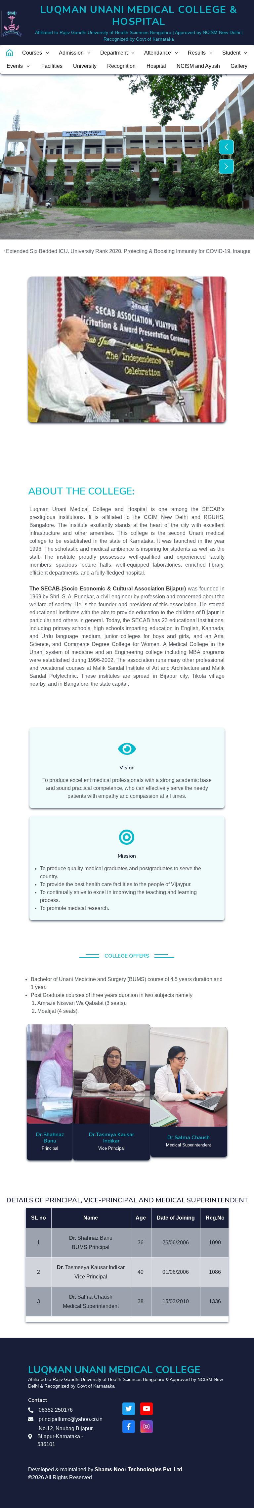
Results (197, 53)
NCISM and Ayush (198, 66)
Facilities (52, 66)
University (85, 66)
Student (231, 53)
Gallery (239, 66)
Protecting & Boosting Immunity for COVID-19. (152, 251)
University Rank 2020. (71, 251)
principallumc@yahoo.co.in (71, 1419)
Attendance (157, 53)
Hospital (156, 66)
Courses (32, 53)
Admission (71, 53)
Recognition (121, 66)
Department (114, 53)
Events (15, 66)
